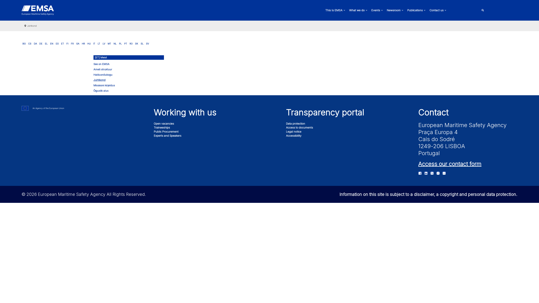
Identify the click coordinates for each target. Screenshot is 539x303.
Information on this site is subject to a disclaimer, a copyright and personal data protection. (428, 194)
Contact (433, 112)
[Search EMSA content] (483, 10)
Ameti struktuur (102, 69)
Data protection (295, 123)
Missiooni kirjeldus (104, 85)
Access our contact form (449, 163)
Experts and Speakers (167, 135)
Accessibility (294, 135)
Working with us (185, 112)
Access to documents (299, 127)
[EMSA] (38, 10)
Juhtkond (99, 80)
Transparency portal (325, 112)
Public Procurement (166, 131)
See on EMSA (101, 64)
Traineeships (162, 127)
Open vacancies (164, 123)
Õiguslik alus (101, 90)
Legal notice (293, 131)
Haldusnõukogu (102, 74)
